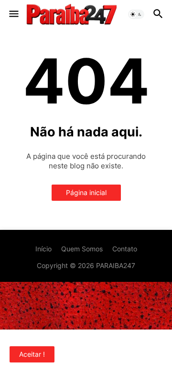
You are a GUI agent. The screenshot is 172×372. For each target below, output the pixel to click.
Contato (124, 249)
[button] (13, 14)
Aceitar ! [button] (32, 354)
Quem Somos (82, 249)
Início (43, 249)
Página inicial (86, 192)
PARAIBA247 (115, 265)
